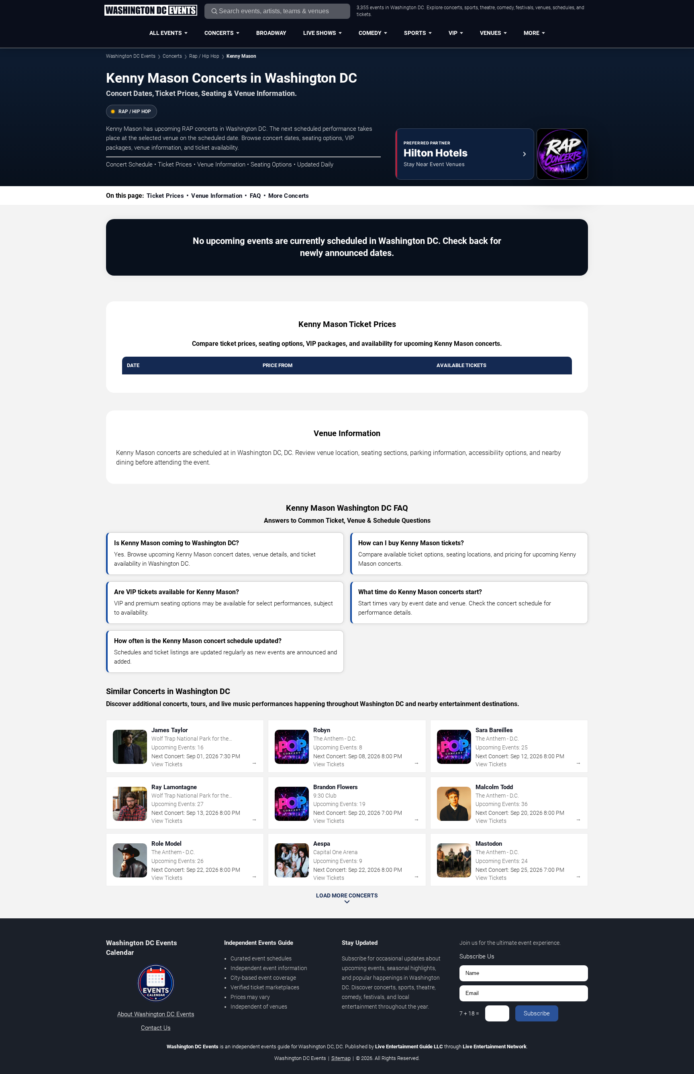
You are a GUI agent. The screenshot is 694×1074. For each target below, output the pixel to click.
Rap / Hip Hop (204, 56)
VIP (453, 33)
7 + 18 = (469, 1013)
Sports (415, 33)
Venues (490, 33)
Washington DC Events (130, 56)
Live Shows (319, 33)
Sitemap (341, 1058)
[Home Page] (150, 10)
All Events (165, 33)
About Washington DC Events (155, 1014)
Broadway (271, 33)
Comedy (370, 33)
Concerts (219, 33)
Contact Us (156, 1027)
